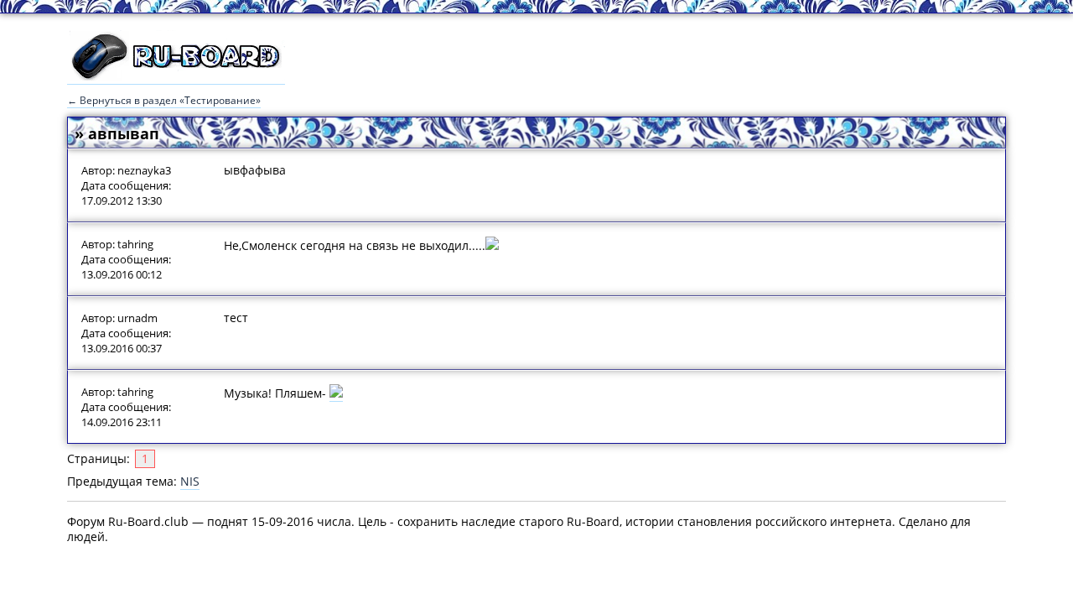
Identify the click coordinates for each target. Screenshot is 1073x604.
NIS (190, 481)
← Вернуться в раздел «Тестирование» (164, 100)
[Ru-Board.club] (176, 76)
